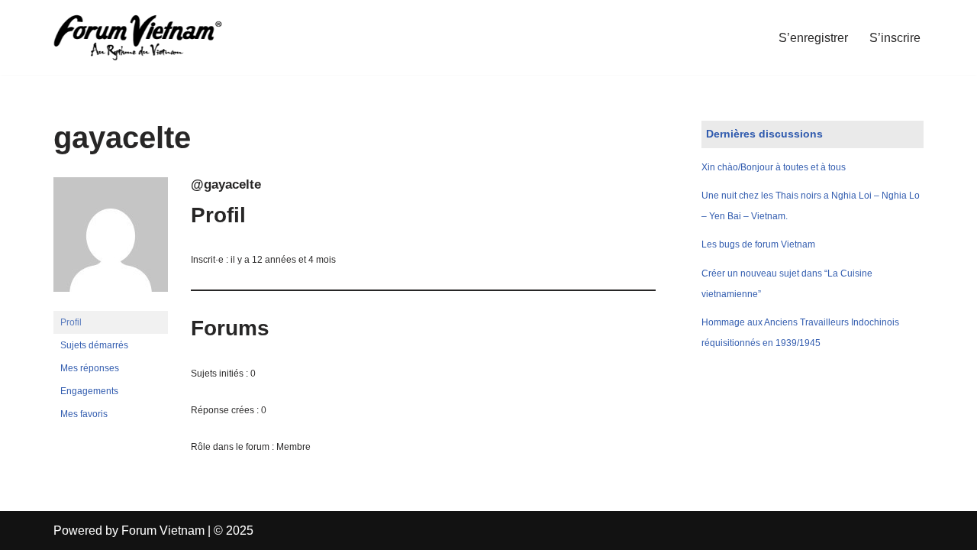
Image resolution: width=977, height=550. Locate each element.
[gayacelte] (110, 304)
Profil (71, 322)
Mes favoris (84, 414)
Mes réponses (89, 368)
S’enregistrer (813, 37)
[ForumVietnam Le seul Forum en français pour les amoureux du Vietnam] (148, 37)
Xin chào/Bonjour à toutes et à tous (773, 167)
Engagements (89, 391)
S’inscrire (895, 37)
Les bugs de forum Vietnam (758, 244)
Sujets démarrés (94, 345)
